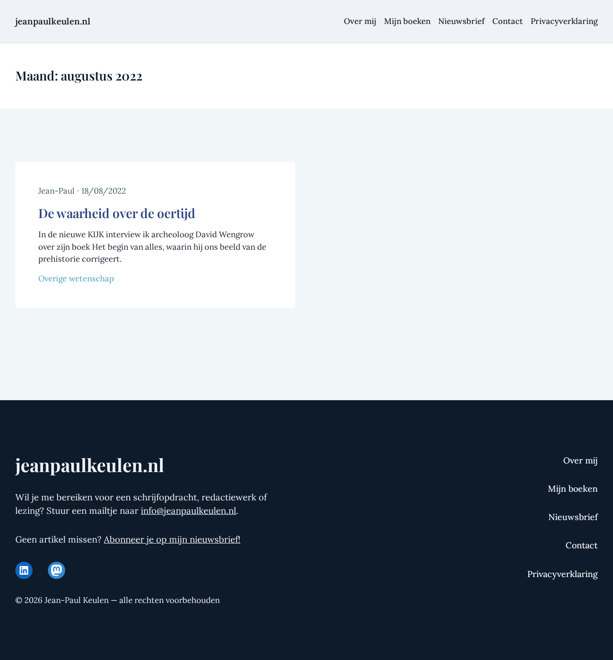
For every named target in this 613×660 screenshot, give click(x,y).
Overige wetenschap (76, 278)
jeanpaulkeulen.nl (53, 21)
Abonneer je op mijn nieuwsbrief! (172, 539)
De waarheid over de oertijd (116, 213)
